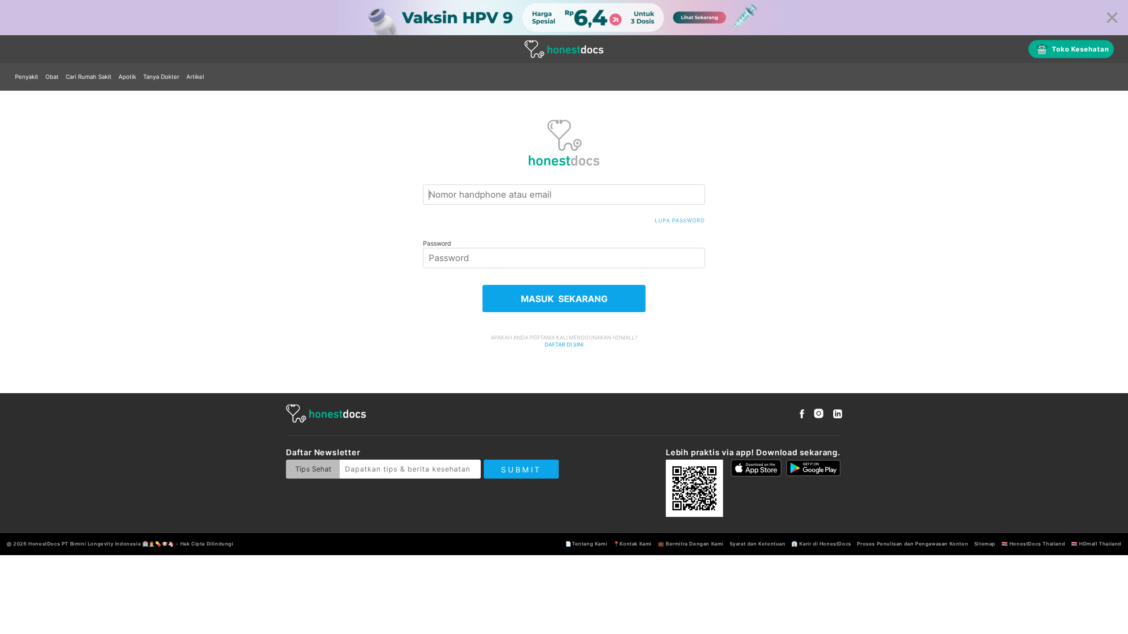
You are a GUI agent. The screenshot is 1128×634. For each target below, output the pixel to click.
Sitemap (984, 544)
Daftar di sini (564, 344)
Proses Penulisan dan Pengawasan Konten (912, 544)
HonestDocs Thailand (1037, 544)
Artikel (195, 76)
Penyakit (26, 76)
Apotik (127, 76)
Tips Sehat (313, 468)
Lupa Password (680, 220)
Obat (52, 76)
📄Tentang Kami (586, 544)
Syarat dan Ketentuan (758, 544)
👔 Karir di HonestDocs (821, 544)
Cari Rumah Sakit (88, 76)
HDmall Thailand (1100, 544)
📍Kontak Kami (632, 544)
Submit (521, 469)
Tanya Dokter (161, 76)
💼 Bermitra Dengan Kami (691, 544)
